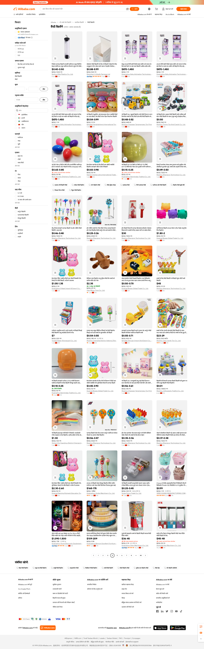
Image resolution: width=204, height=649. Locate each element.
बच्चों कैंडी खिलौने (108, 568)
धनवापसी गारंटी (57, 589)
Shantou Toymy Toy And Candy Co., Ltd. (171, 124)
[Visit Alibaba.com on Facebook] (157, 611)
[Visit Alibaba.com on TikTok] (181, 611)
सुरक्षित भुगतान (57, 584)
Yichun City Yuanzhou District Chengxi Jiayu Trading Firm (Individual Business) (67, 443)
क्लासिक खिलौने (79, 22)
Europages (136, 638)
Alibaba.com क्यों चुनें (25, 584)
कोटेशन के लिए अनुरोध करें (94, 589)
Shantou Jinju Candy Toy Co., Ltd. (169, 341)
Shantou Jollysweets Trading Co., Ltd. (170, 391)
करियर (20, 598)
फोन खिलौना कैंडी (95, 185)
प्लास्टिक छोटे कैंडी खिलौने (159, 185)
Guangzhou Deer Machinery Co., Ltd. (135, 545)
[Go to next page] (145, 555)
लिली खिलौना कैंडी (124, 568)
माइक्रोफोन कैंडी (74, 568)
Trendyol (127, 638)
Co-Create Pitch (24, 589)
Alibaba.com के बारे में (25, 579)
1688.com (77, 638)
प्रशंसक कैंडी (126, 185)
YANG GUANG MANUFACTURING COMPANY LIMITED (172, 493)
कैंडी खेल (157, 568)
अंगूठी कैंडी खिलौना (58, 568)
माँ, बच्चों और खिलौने (65, 22)
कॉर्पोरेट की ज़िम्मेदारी (24, 593)
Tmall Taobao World (90, 638)
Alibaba (53, 22)
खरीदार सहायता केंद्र (128, 584)
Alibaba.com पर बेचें (162, 584)
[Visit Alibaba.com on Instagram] (171, 611)
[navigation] (31, 289)
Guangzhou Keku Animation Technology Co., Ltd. (137, 74)
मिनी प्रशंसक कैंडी (141, 185)
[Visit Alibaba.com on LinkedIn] (162, 611)
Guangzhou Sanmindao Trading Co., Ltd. (136, 177)
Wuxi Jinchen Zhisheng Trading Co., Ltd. (66, 177)
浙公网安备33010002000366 (141, 645)
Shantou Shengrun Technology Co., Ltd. (171, 175)
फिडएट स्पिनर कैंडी (59, 190)
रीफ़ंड (123, 598)
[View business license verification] (123, 645)
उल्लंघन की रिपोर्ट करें (128, 607)
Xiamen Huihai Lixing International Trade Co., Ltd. (102, 175)
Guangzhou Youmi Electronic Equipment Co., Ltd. (67, 543)
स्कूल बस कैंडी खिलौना (41, 568)
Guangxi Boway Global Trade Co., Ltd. (170, 238)
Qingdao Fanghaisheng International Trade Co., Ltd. (102, 124)
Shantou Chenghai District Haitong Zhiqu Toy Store (102, 341)
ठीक (44, 89)
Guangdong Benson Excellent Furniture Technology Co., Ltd (102, 543)
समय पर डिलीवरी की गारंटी (60, 593)
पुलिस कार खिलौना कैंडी (142, 568)
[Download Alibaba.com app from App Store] (160, 627)
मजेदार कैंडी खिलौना (79, 185)
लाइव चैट (124, 589)
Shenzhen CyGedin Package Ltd (98, 74)
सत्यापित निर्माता (91, 584)
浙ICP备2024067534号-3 (162, 645)
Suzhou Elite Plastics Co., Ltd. (62, 74)
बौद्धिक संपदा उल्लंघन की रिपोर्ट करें (131, 602)
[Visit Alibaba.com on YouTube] (176, 611)
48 (141, 555)
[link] (201, 627)
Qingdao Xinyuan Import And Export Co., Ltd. (137, 341)
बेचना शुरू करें (160, 589)
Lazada (102, 638)
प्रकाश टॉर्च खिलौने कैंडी (61, 185)
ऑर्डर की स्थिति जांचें (162, 593)
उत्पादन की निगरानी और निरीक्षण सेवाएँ (63, 602)
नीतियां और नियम (57, 607)
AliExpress (68, 638)
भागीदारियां (159, 602)
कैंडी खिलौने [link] (90, 22)
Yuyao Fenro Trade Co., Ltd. (131, 493)
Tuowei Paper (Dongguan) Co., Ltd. (64, 341)
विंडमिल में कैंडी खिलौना (91, 568)
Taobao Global (112, 638)
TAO (120, 638)
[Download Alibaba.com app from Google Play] (178, 627)
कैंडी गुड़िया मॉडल (111, 185)
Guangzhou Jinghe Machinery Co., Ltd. (101, 493)
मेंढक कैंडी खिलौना (23, 568)
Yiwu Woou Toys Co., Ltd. (96, 290)
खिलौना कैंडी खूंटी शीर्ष (179, 185)
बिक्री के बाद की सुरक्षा (59, 598)
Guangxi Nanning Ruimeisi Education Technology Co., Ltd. (67, 493)
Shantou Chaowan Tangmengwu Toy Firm (137, 124)
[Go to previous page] (93, 555)
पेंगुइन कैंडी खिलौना (76, 190)
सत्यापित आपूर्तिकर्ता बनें (163, 598)
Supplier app (112, 628)
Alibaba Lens (28, 628)
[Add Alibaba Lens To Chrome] (48, 627)
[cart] (157, 9)
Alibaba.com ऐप (125, 628)
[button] (127, 9)
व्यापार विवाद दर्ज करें (127, 593)
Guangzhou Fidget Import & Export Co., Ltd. (67, 288)
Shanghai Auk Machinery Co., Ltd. (169, 545)
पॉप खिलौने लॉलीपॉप (172, 568)
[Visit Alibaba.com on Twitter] (167, 611)
